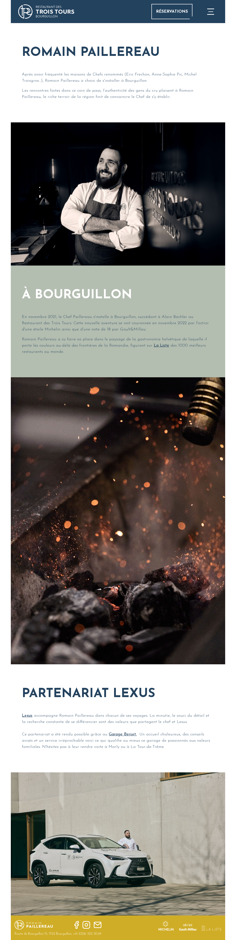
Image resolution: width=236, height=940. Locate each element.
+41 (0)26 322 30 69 (87, 934)
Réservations (172, 12)
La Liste (161, 346)
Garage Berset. (123, 734)
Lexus (27, 716)
